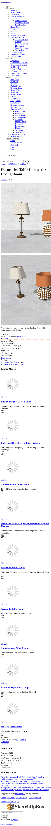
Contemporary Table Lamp (14, 648)
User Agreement (35, 798)
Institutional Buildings (18, 73)
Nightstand (7, 788)
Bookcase (44, 788)
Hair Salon (19, 124)
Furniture (13, 19)
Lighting (13, 31)
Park (12, 149)
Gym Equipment (21, 44)
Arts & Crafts (15, 12)
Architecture (10, 59)
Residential (14, 67)
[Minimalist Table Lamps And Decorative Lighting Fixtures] (13, 517)
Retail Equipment (16, 52)
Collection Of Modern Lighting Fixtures (20, 443)
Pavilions (8, 790)
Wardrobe (17, 781)
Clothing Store (20, 118)
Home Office (15, 90)
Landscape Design (13, 139)
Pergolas (15, 790)
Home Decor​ (15, 27)
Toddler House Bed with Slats (12, 364)
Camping (18, 42)
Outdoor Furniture (22, 23)
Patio (12, 147)
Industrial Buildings (17, 69)
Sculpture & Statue (17, 54)
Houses (7, 781)
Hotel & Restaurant (17, 136)
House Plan (14, 80)
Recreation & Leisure (18, 37)
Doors (21, 783)
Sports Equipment (22, 48)
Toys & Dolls (20, 50)
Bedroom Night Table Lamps (15, 687)
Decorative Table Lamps (13, 567)
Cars (12, 781)
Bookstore (19, 113)
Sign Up (14, 820)
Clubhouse (19, 120)
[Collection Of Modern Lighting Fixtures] (13, 436)
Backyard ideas (24, 790)
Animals (13, 10)
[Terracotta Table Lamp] (13, 602)
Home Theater (15, 94)
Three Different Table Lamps (15, 484)
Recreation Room (17, 105)
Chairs (38, 777)
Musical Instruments (18, 35)
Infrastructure (15, 71)
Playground (19, 46)
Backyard (14, 145)
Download (5, 742)
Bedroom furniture (29, 777)
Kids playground (27, 781)
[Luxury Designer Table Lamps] (13, 395)
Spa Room (19, 130)
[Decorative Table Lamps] (13, 561)
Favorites (4, 744)
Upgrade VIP (21, 336)
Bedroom (13, 84)
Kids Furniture (20, 25)
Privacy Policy (21, 798)
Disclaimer (11, 798)
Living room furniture (25, 779)
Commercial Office (17, 134)
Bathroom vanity (10, 779)
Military (13, 33)
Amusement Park (21, 40)
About (3, 798)
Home (8, 6)
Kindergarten (20, 126)
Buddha (18, 788)
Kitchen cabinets (11, 777)
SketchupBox (6, 2)
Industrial (13, 29)
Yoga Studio (19, 132)
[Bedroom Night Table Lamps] (13, 681)
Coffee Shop (20, 115)
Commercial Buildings (18, 65)
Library (18, 128)
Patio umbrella (35, 790)
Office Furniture (21, 21)
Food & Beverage (17, 16)
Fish (13, 788)
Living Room (15, 101)
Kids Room (14, 103)
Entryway (14, 107)
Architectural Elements (19, 63)
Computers (36, 788)
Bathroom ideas (13, 783)
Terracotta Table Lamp (12, 609)
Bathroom (14, 82)
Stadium (27, 783)
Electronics (14, 14)
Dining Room (15, 86)
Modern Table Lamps (11, 726)
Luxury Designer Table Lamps (16, 401)
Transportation (15, 56)
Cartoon (24, 788)
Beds (3, 777)
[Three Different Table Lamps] (13, 478)
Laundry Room (16, 99)
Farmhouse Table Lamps (10, 362)
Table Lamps (6, 358)
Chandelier (44, 790)
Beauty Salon (20, 111)
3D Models (10, 8)
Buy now (4, 338)
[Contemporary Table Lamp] (13, 642)
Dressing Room (16, 88)
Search (26, 161)
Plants (12, 141)
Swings (29, 788)
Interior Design (11, 78)
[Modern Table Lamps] (13, 720)
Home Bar (14, 92)
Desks (19, 777)
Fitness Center (20, 122)
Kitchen (13, 96)
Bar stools (33, 783)
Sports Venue (15, 75)
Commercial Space (17, 109)
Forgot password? (7, 824)
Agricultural (14, 61)
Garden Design (16, 143)
